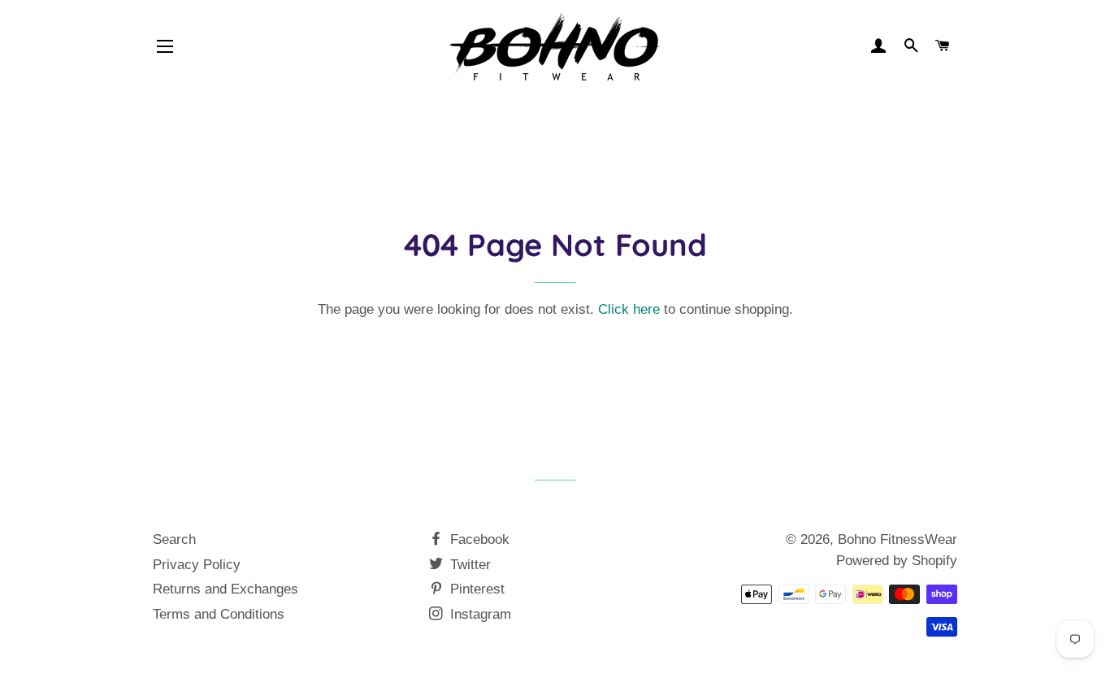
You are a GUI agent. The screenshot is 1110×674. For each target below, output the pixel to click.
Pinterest (475, 589)
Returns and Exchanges (225, 589)
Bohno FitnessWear (897, 539)
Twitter (468, 564)
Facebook (477, 539)
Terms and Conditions (218, 614)
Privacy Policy (197, 564)
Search (174, 539)
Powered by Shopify (896, 560)
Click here (629, 309)
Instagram (478, 614)
